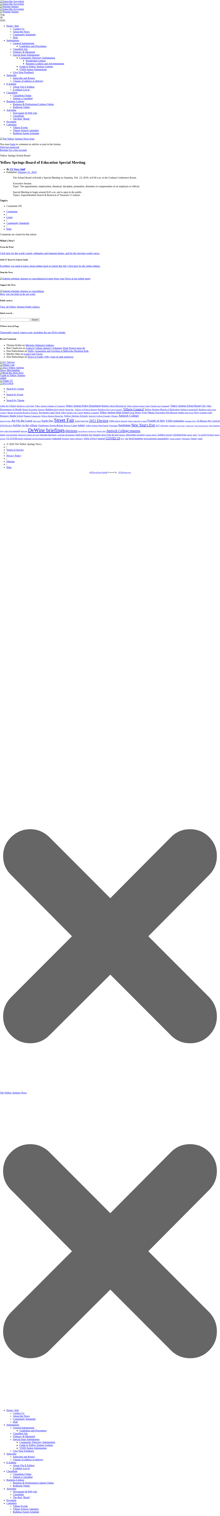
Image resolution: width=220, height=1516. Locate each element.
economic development (66, 435)
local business (136, 438)
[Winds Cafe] (7, 365)
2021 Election (98, 420)
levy (122, 439)
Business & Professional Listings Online (33, 104)
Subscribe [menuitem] (11, 1453)
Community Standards (24, 34)
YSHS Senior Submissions (33, 69)
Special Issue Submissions (26, 55)
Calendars (11, 124)
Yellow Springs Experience (201, 426)
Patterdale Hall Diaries (48, 435)
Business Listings (15, 101)
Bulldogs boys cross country (110, 409)
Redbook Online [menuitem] (21, 1485)
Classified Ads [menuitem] (20, 1433)
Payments (11, 121)
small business (81, 435)
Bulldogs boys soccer (55, 409)
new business (95, 435)
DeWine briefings (46, 430)
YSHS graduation (175, 420)
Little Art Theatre (8, 406)
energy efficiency (76, 439)
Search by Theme (15, 400)
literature (186, 439)
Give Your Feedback (23, 72)
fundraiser (124, 425)
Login (9, 217)
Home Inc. (69, 410)
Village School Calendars (26, 130)
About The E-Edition (23, 86)
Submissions (12, 40)
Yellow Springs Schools (76, 416)
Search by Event (14, 394)
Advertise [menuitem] (11, 1488)
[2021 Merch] (14, 370)
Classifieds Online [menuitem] (22, 1474)
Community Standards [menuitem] (24, 1419)
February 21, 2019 (27, 172)
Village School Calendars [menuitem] (26, 1509)
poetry (195, 435)
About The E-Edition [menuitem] (23, 1465)
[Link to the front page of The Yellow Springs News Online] (17, 138)
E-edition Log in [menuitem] (21, 1468)
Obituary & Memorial (24, 52)
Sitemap (10, 461)
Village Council (133, 409)
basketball (56, 438)
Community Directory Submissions (37, 57)
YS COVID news (14, 438)
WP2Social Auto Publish (98, 472)
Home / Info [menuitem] (12, 1410)
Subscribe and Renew (24, 78)
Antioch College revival (28, 435)
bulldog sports (165, 435)
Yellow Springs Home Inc (52, 416)
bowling (65, 438)
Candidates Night (190, 421)
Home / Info (12, 26)
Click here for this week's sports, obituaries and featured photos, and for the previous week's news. (50, 253)
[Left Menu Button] (110, 1405)
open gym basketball (12, 431)
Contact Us (18, 28)
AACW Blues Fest (83, 431)
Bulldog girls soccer (186, 413)
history (217, 435)
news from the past (110, 435)
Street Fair (64, 420)
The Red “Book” (21, 118)
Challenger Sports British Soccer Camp (57, 425)
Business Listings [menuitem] (15, 1480)
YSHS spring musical (118, 421)
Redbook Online (21, 107)
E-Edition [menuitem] (11, 1462)
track (200, 438)
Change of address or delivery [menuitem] (28, 1459)
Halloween (24, 431)
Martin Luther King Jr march (137, 421)
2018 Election (6, 425)
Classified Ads (20, 49)
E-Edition (11, 84)
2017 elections (162, 425)
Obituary (194, 439)
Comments (11, 211)
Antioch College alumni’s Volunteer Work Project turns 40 (55, 348)
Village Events (20, 127)
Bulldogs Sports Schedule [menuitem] (26, 1512)
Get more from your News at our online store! (67, 278)
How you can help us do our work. (18, 294)
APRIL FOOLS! (90, 438)
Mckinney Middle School (11, 416)
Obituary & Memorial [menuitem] (24, 1436)
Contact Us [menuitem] (18, 1413)
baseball (101, 438)
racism (189, 435)
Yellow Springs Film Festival (97, 426)
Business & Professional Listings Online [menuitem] (33, 1482)
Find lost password (9, 147)
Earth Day (47, 420)
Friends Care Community (160, 406)
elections (71, 431)
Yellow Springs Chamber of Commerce (50, 406)
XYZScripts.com (124, 472)
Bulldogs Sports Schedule (26, 133)
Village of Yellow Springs (86, 410)
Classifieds (11, 92)
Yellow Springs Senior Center (138, 406)
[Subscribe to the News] (9, 6)
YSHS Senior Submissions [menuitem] (33, 1448)
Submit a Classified (23, 98)
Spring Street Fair (81, 421)
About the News (21, 31)
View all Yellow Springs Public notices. (20, 306)
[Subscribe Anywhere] (12, 1)
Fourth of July (156, 420)
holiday (81, 425)
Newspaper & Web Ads (25, 113)
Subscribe (11, 75)
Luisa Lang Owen (33, 354)
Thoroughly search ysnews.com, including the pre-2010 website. (33, 332)
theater (122, 435)
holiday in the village (25, 425)
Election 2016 (101, 431)
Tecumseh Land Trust (49, 412)
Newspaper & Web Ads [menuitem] (25, 1491)
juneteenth (172, 426)
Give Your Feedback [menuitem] (23, 1451)
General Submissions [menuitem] (23, 1427)
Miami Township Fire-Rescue (163, 412)
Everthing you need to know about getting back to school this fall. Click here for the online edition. (50, 266)
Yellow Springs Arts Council (72, 413)
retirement (28, 439)
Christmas (113, 425)
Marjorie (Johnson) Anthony (39, 345)
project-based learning (42, 439)
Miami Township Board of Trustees (22, 413)
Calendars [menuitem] (11, 1503)
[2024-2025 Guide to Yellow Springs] (14, 378)
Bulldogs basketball (189, 409)
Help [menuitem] (15, 1422)
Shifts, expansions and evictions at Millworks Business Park (58, 351)
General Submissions (23, 43)
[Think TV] (6, 380)
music (2, 435)
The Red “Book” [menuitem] (21, 1497)
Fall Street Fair (92, 431)
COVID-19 (113, 438)
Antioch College (129, 415)
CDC (203, 406)
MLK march (37, 421)
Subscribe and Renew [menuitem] (24, 1456)
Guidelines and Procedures (33, 46)
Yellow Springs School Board (185, 405)
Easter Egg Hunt (5, 421)
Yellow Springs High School (114, 412)
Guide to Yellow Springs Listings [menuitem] (36, 1445)
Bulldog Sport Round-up (113, 405)
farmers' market (180, 426)
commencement (189, 426)
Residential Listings (36, 60)
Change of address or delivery (28, 81)
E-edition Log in (21, 89)
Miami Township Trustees (33, 409)
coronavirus (179, 434)
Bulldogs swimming (91, 413)
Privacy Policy (13, 455)
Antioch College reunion (123, 431)
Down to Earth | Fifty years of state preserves (50, 356)
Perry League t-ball (203, 412)
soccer (2, 438)
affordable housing (135, 435)
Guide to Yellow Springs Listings (36, 66)
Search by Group (15, 388)
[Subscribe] (6, 383)
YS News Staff (17, 169)
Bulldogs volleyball (25, 406)
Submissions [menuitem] (12, 1424)
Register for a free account (13, 150)
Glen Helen (135, 412)
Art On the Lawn (21, 420)
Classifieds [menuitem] (11, 1471)
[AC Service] (7, 362)
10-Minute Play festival (208, 421)
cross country (175, 439)
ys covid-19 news (206, 435)
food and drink (11, 435)
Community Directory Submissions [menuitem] (37, 1442)
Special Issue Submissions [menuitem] (26, 1439)
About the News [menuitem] (21, 1416)
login (12, 144)
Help (15, 37)
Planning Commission (32, 416)
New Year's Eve (143, 425)
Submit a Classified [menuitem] (23, 1477)
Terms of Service (15, 450)
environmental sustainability (156, 438)
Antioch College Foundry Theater (103, 416)
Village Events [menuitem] (20, 1506)
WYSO (145, 412)
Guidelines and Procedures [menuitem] (33, 1430)
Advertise (11, 110)
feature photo (151, 435)
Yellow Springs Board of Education (162, 409)
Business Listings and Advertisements (45, 63)
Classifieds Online (22, 95)
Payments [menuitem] (11, 1500)
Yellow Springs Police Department (83, 405)
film (126, 439)
